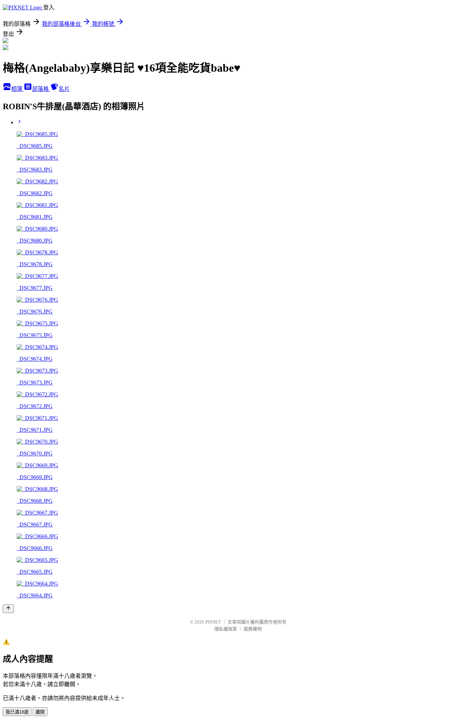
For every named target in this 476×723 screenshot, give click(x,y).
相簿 (17, 89)
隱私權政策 (225, 628)
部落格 (41, 89)
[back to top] (8, 608)
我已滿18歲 (17, 712)
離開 (40, 712)
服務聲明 (253, 628)
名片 (64, 89)
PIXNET (213, 622)
